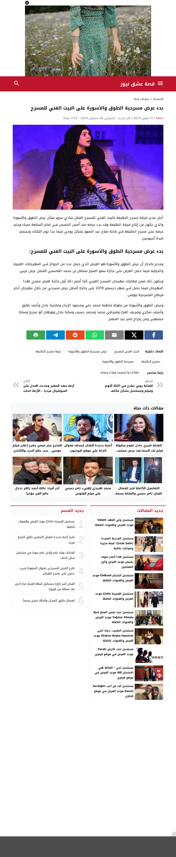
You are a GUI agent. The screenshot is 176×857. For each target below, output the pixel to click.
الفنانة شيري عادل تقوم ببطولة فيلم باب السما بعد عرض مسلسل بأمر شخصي (139, 450)
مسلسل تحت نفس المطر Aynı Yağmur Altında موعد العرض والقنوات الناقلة (113, 617)
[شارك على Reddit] (75, 335)
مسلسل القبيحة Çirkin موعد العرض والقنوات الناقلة (114, 596)
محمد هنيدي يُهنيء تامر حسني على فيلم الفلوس (88, 490)
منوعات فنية (141, 99)
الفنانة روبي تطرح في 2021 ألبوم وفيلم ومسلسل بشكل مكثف (129, 386)
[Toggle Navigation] (161, 84)
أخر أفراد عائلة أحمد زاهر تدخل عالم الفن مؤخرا (37, 490)
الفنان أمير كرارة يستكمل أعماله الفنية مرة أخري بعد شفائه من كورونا (45, 586)
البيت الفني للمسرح (126, 351)
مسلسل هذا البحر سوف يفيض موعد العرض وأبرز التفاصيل (117, 561)
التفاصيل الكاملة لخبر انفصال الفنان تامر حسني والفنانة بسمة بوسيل (139, 493)
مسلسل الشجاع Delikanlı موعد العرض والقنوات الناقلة (112, 578)
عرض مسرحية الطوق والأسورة (87, 351)
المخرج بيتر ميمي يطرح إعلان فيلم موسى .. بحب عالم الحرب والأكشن (37, 447)
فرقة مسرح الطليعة (48, 351)
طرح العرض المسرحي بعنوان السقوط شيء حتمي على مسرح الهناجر (47, 570)
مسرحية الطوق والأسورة (118, 361)
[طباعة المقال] (36, 335)
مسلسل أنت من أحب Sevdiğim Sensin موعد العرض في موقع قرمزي (113, 691)
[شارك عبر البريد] (114, 335)
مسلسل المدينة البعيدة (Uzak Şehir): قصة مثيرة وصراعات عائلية (116, 543)
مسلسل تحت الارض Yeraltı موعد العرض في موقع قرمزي (114, 652)
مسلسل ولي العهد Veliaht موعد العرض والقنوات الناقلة (114, 522)
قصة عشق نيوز (138, 84)
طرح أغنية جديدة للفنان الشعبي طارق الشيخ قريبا (46, 539)
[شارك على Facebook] (154, 335)
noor (159, 118)
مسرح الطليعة (150, 361)
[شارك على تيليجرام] (55, 335)
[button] (27, 3)
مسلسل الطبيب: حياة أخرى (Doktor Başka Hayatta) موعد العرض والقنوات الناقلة (113, 635)
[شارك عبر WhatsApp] (95, 335)
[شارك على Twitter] (134, 335)
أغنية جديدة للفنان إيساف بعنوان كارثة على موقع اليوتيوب (88, 447)
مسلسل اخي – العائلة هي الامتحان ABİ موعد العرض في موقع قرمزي (114, 672)
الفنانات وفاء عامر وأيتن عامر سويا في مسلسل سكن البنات (45, 555)
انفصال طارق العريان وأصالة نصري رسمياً (49, 600)
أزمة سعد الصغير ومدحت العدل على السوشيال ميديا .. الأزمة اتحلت (48, 386)
